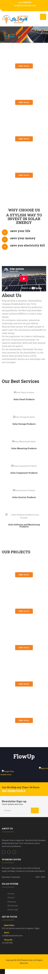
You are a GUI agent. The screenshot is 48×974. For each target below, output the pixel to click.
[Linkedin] (14, 852)
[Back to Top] (2, 971)
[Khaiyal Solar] (15, 19)
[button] (2, 35)
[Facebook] (22, 8)
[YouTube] (25, 8)
